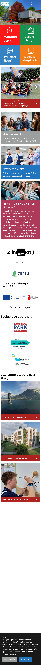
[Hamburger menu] (38, 4)
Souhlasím (25, 659)
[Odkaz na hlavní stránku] (5, 4)
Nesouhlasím (9, 659)
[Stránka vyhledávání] (32, 4)
